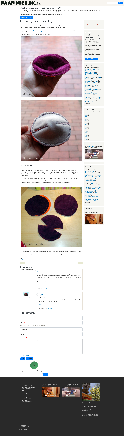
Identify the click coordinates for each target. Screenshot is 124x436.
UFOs (99, 98)
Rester (86, 80)
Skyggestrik (87, 194)
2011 (86, 128)
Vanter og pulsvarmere (90, 100)
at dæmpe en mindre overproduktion (36, 31)
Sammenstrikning (25, 393)
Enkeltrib (23, 390)
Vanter (86, 200)
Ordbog (102, 2)
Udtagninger (95, 199)
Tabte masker (88, 199)
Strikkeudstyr (88, 198)
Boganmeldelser (88, 73)
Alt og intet (87, 69)
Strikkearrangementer (89, 88)
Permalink (48, 288)
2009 (86, 131)
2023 (86, 114)
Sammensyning (88, 192)
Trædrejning (87, 98)
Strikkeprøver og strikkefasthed (91, 196)
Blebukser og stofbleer (90, 72)
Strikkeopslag (24, 400)
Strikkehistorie (96, 89)
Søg (121, 3)
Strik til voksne (88, 86)
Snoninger (94, 194)
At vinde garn (98, 175)
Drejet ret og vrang (25, 397)
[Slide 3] (95, 157)
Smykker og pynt (88, 81)
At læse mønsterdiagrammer (28, 384)
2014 (86, 124)
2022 (86, 115)
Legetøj (86, 77)
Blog (89, 2)
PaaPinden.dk (88, 78)
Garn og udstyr (95, 24)
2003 (86, 139)
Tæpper (94, 98)
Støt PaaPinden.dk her (26, 17)
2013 (86, 126)
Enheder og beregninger (91, 26)
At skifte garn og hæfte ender (91, 172)
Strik (85, 2)
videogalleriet (91, 146)
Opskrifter (93, 2)
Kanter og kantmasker (89, 186)
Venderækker (93, 200)
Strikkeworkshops (89, 94)
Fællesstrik (94, 74)
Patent (86, 190)
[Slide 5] (99, 222)
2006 (86, 135)
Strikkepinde (87, 195)
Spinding (96, 81)
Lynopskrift (93, 77)
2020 (86, 116)
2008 (86, 132)
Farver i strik (87, 182)
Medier (99, 77)
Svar (38, 284)
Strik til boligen (88, 84)
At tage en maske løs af (90, 174)
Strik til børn (96, 84)
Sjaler (96, 192)
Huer (95, 76)
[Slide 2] (93, 157)
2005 (86, 136)
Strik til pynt (94, 85)
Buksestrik (87, 178)
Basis (87, 21)
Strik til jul (87, 85)
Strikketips (95, 93)
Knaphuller (99, 186)
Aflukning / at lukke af (89, 171)
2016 (86, 122)
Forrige (22, 262)
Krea (99, 76)
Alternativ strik (96, 69)
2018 (86, 119)
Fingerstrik (87, 74)
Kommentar (23, 337)
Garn (86, 183)
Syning (21, 259)
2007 (86, 134)
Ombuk (93, 188)
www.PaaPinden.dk (93, 404)
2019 (86, 118)
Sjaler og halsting (94, 80)
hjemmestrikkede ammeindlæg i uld (41, 30)
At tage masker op (89, 175)
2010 (86, 130)
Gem (23, 358)
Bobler (99, 176)
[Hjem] (21, 3)
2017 (86, 120)
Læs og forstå (97, 187)
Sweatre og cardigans (89, 97)
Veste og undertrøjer (89, 101)
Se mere (94, 220)
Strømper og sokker (89, 96)
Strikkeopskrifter (88, 90)
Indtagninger (95, 184)
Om (106, 2)
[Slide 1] (90, 157)
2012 (86, 127)
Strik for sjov (88, 82)
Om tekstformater (24, 355)
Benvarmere (87, 70)
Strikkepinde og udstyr (89, 92)
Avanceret (93, 21)
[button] (85, 154)
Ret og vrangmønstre (89, 191)
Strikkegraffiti (88, 89)
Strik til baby (95, 82)
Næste (80, 262)
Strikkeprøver (88, 93)
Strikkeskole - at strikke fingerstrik (29, 387)
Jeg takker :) (42, 295)
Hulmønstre (87, 184)
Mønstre (88, 24)
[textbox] (51, 347)
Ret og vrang (93, 190)
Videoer (98, 2)
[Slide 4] (97, 157)
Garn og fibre (88, 76)
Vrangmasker (40, 272)
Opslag (98, 188)
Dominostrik (97, 73)
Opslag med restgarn (94, 154)
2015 (86, 123)
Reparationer (96, 78)
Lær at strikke (88, 187)
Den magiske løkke (96, 178)
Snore (100, 194)
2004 (86, 138)
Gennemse (30, 358)
